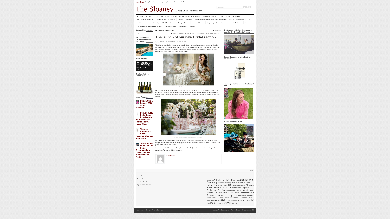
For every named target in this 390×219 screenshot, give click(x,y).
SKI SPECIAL (150, 16)
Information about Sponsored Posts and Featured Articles (213, 19)
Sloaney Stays (240, 19)
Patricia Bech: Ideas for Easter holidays (149, 26)
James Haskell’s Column (234, 23)
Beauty (238, 180)
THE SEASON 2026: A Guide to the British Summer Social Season (178, 16)
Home (141, 16)
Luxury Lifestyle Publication (189, 10)
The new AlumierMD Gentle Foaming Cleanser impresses (144, 134)
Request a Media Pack (185, 19)
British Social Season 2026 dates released (144, 104)
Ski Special (236, 200)
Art (215, 180)
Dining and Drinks (183, 23)
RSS (250, 7)
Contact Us (140, 179)
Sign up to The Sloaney (144, 185)
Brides (187, 33)
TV (249, 19)
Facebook (247, 7)
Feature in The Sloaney (144, 182)
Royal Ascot (215, 200)
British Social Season (241, 182)
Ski (220, 200)
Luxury (228, 195)
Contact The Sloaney (233, 16)
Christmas (234, 187)
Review (227, 197)
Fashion (139, 23)
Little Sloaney (183, 26)
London (220, 195)
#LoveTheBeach (170, 26)
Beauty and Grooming (152, 23)
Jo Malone (218, 192)
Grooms (192, 33)
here (142, 34)
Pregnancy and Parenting (215, 23)
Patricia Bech (210, 198)
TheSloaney (218, 31)
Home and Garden (198, 23)
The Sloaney (154, 9)
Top (251, 170)
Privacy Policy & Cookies (143, 210)
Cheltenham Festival (225, 188)
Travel (221, 16)
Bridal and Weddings (178, 33)
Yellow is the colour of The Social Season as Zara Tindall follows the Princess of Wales (144, 150)
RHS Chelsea (234, 198)
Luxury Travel (237, 195)
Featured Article (229, 190)
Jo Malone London (228, 193)
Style (248, 200)
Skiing (224, 199)
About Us (139, 176)
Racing (222, 198)
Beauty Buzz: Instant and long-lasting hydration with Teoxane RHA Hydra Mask (164, 3)
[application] (144, 66)
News (247, 23)
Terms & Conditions (157, 210)
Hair (240, 190)
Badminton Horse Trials (225, 180)
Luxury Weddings (200, 33)
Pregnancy (217, 198)
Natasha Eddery (248, 195)
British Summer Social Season (222, 184)
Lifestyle (164, 23)
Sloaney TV (243, 200)
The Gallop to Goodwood (145, 19)
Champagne (241, 185)
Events (172, 23)
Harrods (244, 190)
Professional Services (209, 16)
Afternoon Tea (210, 180)
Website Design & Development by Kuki (242, 210)
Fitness (236, 190)
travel (227, 202)
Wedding (216, 33)
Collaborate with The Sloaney (165, 19)
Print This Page (171, 41)
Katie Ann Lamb (241, 192)
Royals (192, 26)
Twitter (244, 7)
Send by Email (182, 41)
